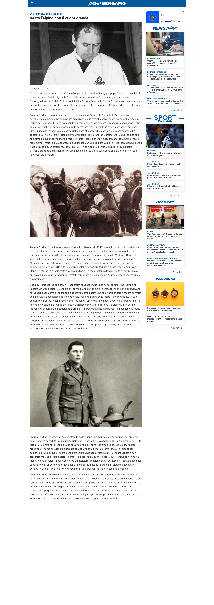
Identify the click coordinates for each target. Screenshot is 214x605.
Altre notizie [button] (176, 110)
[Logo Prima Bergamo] (107, 3)
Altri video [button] (177, 272)
